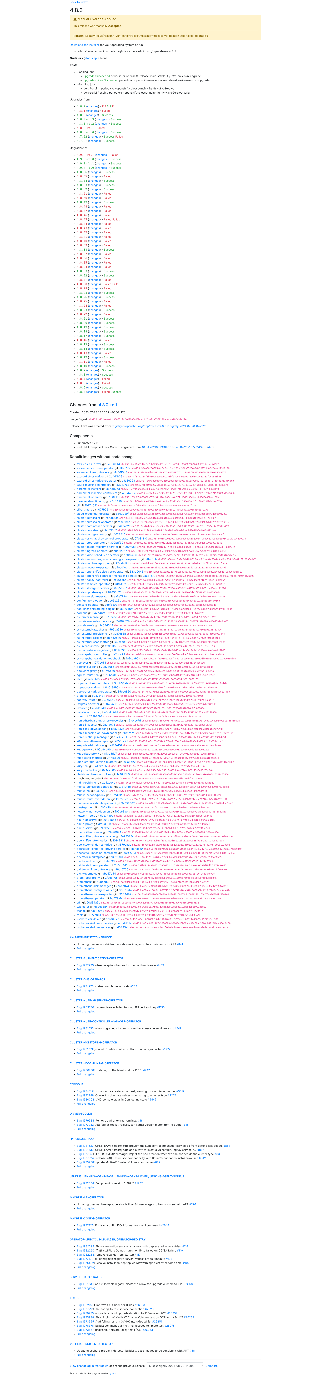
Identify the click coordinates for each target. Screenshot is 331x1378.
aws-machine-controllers (93, 472)
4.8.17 (82, 335)
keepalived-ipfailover (90, 745)
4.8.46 (82, 215)
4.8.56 (82, 172)
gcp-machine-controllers (93, 683)
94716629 (113, 757)
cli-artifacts (84, 509)
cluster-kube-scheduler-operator (98, 555)
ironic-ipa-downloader (91, 728)
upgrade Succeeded (97, 76)
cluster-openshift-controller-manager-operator (107, 575)
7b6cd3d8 (121, 865)
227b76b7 (95, 716)
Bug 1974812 (85, 1091)
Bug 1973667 (85, 1329)
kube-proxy (84, 749)
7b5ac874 (122, 886)
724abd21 (122, 563)
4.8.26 (82, 297)
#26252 (172, 1313)
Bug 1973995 (85, 1321)
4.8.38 (82, 249)
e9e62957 (120, 551)
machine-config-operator (90, 1218)
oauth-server (85, 828)
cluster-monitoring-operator (93, 1042)
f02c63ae (121, 811)
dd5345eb (112, 919)
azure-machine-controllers (94, 484)
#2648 (165, 1225)
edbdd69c (125, 923)
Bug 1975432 (85, 1263)
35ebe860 (124, 691)
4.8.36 (82, 258)
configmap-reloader (90, 600)
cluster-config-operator (92, 534)
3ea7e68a (119, 633)
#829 (156, 1162)
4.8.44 (82, 223)
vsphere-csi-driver (89, 919)
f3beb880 (103, 882)
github (113, 1373)
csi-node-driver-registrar (93, 650)
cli (78, 505)
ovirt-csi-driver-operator (93, 865)
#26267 (189, 1317)
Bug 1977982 (85, 1124)
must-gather (85, 807)
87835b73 (115, 592)
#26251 (157, 1321)
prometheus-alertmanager (94, 886)
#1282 (139, 1183)
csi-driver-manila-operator (94, 621)
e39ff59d (117, 857)
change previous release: (129, 1365)
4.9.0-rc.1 (85, 155)
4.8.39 (82, 245)
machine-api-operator (87, 1197)
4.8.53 (82, 185)
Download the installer (84, 45)
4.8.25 (82, 301)
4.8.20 (82, 323)
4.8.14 (82, 348)
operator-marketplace (91, 857)
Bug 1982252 (85, 1254)
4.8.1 (81, 110)
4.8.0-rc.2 (85, 123)
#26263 (148, 1329)
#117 (138, 1254)
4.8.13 (82, 353)
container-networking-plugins (96, 608)
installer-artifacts (88, 712)
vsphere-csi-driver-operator (95, 923)
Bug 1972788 (85, 1095)
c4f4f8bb (151, 559)
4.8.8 (81, 374)
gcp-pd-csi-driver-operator (94, 691)
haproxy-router (87, 699)
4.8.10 (82, 366)
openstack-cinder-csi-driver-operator (101, 848)
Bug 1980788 (85, 1070)
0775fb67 (120, 588)
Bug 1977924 (85, 1158)
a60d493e (129, 493)
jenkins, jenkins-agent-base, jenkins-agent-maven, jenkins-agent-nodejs (127, 1176)
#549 (178, 1028)
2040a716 (110, 704)
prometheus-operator (91, 898)
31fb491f (120, 584)
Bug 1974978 (85, 986)
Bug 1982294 (85, 1246)
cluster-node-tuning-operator (94, 1063)
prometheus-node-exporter (95, 894)
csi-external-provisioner (92, 633)
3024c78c (129, 853)
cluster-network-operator (93, 567)
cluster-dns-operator (87, 979)
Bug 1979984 (85, 1120)
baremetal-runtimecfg (91, 501)
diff (210, 447)
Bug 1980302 (85, 1099)
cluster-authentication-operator (97, 958)
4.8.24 (82, 305)
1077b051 (91, 505)
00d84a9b (104, 749)
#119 (180, 1250)
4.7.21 (82, 141)
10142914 (119, 840)
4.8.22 (82, 314)
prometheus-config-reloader (95, 890)
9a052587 (128, 803)
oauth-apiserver (87, 819)
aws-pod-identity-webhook (91, 937)
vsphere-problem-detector (91, 1344)
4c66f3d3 (120, 472)
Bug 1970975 (85, 1313)
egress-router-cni (88, 675)
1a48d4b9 (123, 774)
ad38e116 (115, 745)
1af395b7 (111, 530)
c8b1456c (116, 501)
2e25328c (127, 836)
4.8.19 (82, 327)
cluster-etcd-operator (91, 542)
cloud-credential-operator (94, 513)
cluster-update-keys (90, 592)
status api (91, 58)
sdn (79, 902)
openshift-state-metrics (92, 840)
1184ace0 (137, 848)
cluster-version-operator (93, 596)
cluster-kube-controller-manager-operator (105, 1021)
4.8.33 (82, 271)
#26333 (140, 1305)
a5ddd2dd (113, 489)
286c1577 (149, 575)
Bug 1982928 (85, 1305)
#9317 (180, 1091)
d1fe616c (125, 468)
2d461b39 (115, 476)
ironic (80, 716)
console (76, 1084)
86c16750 (121, 869)
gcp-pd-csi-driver (88, 687)
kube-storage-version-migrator (97, 762)
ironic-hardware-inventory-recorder (100, 720)
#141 (180, 944)
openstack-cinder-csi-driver (95, 844)
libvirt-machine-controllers (94, 774)
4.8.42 (82, 232)
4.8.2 (81, 106)
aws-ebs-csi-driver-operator (95, 468)
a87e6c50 (108, 671)
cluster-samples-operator (93, 584)
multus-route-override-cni (94, 799)
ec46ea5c (119, 580)
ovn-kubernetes (87, 873)
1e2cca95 (120, 642)
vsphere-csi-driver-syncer (93, 927)
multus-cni (83, 791)
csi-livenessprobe (88, 646)
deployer (82, 662)
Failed (106, 110)
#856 (200, 1150)
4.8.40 (82, 241)
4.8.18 (82, 331)
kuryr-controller (87, 770)
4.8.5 (81, 387)
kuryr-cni (82, 766)
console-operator (88, 604)
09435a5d (109, 819)
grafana (82, 695)
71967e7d (128, 733)
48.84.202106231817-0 (157, 447)
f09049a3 (129, 546)
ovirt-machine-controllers (93, 869)
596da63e (116, 629)
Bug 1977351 (85, 1154)
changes (92, 106)
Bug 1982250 (85, 1250)
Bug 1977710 (85, 1309)
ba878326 (117, 728)
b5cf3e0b (111, 604)
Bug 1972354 (85, 1183)
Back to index (79, 2)
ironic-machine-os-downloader (97, 733)
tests (74, 1298)
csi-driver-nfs (85, 625)
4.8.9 (81, 370)
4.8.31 (82, 279)
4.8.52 (82, 189)
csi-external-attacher (90, 629)
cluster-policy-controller (92, 580)
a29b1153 (111, 646)
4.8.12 (82, 357)
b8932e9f (122, 513)
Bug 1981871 (85, 1049)
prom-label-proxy (88, 877)
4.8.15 (82, 344)
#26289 (150, 1309)
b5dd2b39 (114, 637)
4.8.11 (82, 361)
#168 (189, 1284)
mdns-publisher (87, 782)
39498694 (114, 832)
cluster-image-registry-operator (97, 546)
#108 (169, 1258)
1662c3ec (122, 799)
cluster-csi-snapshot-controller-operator (103, 538)
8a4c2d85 (100, 766)
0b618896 (111, 687)
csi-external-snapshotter (93, 642)
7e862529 (123, 621)
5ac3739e (106, 815)
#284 (133, 986)
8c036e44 (113, 464)
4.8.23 (82, 310)
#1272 (166, 1049)
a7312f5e (125, 786)
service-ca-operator (86, 1277)
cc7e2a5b (104, 807)
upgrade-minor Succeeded (101, 80)
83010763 (122, 484)
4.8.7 (81, 379)
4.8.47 (82, 211)
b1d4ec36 (108, 861)
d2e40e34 (120, 737)
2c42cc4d (108, 782)
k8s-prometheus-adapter (93, 741)
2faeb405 (111, 877)
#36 (192, 1350)
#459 (160, 965)
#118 (185, 1246)
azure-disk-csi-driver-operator (96, 480)
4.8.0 (81, 115)
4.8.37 (82, 254)
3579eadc (110, 617)
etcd (80, 679)
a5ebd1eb (121, 567)
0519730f (120, 650)
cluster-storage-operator (93, 588)
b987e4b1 (98, 695)
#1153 (161, 1007)
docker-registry (87, 671)
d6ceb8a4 (101, 906)
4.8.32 (82, 275)
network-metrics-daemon (93, 811)
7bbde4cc (111, 517)
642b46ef (98, 613)
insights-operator (88, 704)
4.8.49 (82, 202)
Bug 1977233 (85, 965)
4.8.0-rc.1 (85, 128)
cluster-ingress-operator (92, 551)
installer (82, 708)
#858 (226, 1145)
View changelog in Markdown (89, 1365)
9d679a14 (125, 890)
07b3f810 (141, 538)
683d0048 (136, 571)
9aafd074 (109, 724)
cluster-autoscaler (88, 517)
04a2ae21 (123, 526)
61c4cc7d (134, 720)
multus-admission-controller (95, 786)
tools (80, 915)
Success (107, 115)
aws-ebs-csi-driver (89, 464)
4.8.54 (82, 180)
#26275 (169, 1325)
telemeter (83, 906)
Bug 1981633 (85, 1028)
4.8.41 (82, 236)
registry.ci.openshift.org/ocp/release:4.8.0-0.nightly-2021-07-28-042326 (159, 426)
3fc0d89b (104, 824)
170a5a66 (130, 555)
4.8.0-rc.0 (85, 132)
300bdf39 (116, 542)
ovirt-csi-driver (87, 861)
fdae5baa (124, 522)
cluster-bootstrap (88, 530)
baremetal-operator (89, 497)
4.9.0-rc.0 (85, 159)
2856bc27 (121, 741)
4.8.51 (82, 193)
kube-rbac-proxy (88, 753)
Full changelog (86, 948)
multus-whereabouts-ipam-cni (96, 803)
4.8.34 (82, 267)
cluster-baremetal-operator (94, 526)
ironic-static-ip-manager (93, 737)
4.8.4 (81, 391)
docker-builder (86, 666)
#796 (192, 1204)
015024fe (114, 497)
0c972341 (102, 791)
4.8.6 (81, 383)
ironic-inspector (87, 724)
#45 (186, 1124)
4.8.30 (82, 284)
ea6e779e (120, 596)
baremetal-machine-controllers (97, 493)
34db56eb (121, 683)
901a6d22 (129, 762)
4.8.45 (82, 219)
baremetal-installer (89, 489)
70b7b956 (107, 666)
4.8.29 (82, 288)
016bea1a (110, 675)
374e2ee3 (105, 828)
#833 (218, 1154)
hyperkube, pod (82, 1138)
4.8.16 (82, 340)
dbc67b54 (109, 873)
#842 (202, 1158)
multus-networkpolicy (91, 795)
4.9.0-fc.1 (85, 163)
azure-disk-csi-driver (90, 476)
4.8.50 (82, 198)
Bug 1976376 (85, 1325)
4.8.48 (82, 206)
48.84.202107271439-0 (191, 447)
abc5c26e (114, 600)
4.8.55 (82, 176)
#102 (186, 1263)
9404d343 (106, 625)
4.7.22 (82, 136)
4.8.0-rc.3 (85, 119)
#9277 (172, 1095)
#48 (140, 1120)
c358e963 (97, 910)
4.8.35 (82, 262)
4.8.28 (82, 292)
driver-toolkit (81, 1113)
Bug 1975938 (85, 1162)
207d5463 (108, 699)
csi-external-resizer (89, 637)
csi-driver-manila (88, 617)
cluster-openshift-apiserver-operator (100, 571)
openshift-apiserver (89, 832)
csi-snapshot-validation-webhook (99, 658)
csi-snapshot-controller (92, 654)
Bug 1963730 (85, 1007)
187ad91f (116, 795)
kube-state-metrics (89, 757)
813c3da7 (110, 753)
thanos (81, 910)
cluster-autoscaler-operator (95, 522)
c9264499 (124, 894)
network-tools (86, 815)
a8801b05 (126, 608)
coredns (82, 613)
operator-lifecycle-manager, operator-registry (108, 1239)
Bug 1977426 (85, 1225)
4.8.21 (82, 318)
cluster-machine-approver (94, 563)
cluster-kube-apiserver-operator (96, 1000)
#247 (146, 1070)
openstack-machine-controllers (97, 853)
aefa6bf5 (94, 679)
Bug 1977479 (85, 1258)
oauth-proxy (85, 824)
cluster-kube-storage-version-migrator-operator (108, 559)
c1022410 (119, 534)
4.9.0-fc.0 (85, 167)
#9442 (152, 1099)
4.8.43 (82, 228)
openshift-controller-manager (96, 836)
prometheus (84, 882)
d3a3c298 (128, 480)
